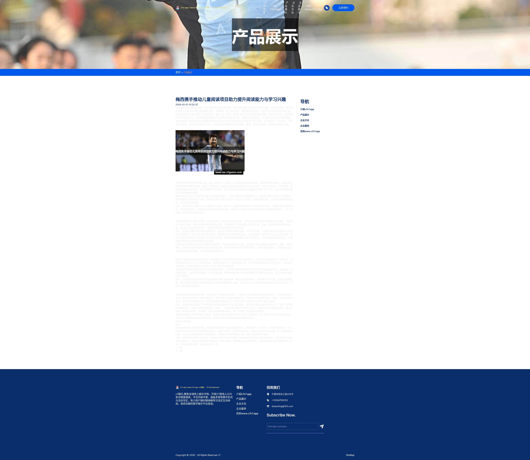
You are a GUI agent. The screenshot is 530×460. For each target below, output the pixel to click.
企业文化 (293, 7)
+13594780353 (280, 400)
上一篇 (179, 347)
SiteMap (350, 455)
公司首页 (265, 7)
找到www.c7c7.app (314, 8)
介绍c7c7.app (275, 8)
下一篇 (179, 351)
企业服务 (300, 7)
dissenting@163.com (282, 406)
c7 (219, 455)
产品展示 (286, 7)
